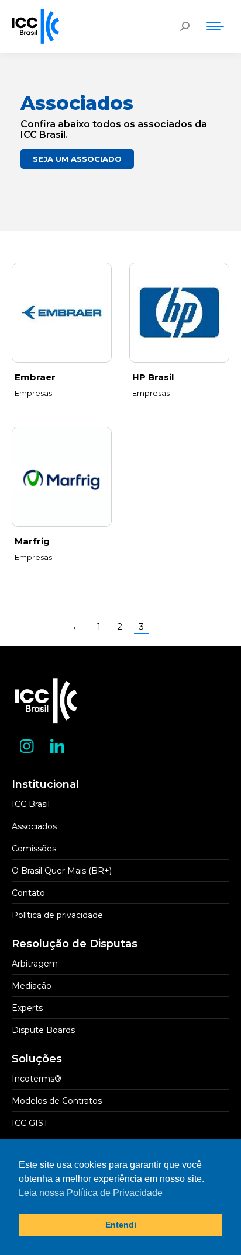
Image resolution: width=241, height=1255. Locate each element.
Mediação (31, 986)
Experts (27, 1008)
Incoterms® (36, 1078)
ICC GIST (30, 1123)
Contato (28, 893)
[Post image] (61, 312)
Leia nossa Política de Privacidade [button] (91, 1193)
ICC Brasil (31, 804)
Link (179, 313)
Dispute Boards (43, 1030)
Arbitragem (35, 963)
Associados (34, 826)
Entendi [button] (120, 1224)
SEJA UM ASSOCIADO (77, 159)
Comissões (34, 848)
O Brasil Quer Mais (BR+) (62, 870)
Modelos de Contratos (57, 1101)
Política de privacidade (57, 915)
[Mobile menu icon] (215, 26)
